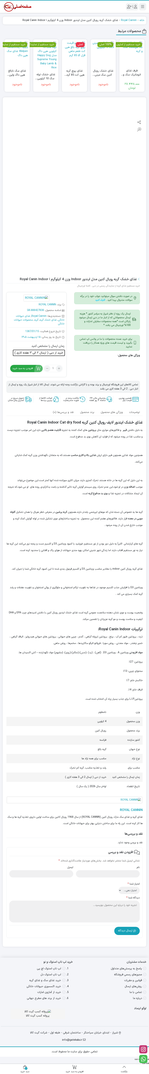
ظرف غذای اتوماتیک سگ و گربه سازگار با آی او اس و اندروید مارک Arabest (131, 73)
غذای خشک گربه (48, 320)
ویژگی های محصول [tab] (112, 412)
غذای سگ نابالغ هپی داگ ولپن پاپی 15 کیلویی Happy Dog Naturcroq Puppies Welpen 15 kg (17, 73)
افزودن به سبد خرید (22, 368)
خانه (142, 20)
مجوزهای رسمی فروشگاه (128, 975)
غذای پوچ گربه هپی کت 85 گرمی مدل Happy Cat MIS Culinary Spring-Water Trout (74, 73)
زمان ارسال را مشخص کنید (47, 346)
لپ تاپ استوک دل (51, 975)
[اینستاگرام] (143, 1049)
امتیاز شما (134, 884)
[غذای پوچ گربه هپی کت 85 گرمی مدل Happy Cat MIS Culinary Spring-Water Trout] (74, 52)
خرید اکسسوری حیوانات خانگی (44, 986)
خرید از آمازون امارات (49, 992)
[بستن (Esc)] (136, 1059)
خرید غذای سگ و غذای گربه (45, 980)
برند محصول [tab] (87, 412)
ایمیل (70, 867)
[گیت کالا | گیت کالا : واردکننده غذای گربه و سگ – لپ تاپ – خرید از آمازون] (17, 6)
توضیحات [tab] (134, 412)
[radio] (39, 353)
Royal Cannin (129, 20)
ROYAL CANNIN (47, 305)
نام (138, 867)
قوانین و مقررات (133, 980)
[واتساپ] (143, 1059)
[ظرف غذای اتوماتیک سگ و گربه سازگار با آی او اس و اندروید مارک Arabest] (132, 52)
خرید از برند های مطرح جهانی (44, 998)
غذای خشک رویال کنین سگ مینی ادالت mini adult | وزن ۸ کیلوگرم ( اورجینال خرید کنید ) (103, 73)
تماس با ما (136, 992)
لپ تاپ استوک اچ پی (49, 969)
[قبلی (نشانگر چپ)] (147, 1063)
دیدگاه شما (133, 898)
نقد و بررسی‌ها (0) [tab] (63, 412)
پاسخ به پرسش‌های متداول (126, 969)
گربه (36, 320)
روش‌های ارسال (133, 986)
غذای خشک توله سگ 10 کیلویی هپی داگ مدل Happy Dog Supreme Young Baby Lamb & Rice (45, 77)
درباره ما (137, 998)
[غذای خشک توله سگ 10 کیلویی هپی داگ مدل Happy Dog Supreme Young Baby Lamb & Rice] (46, 55)
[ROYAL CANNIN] (36, 298)
